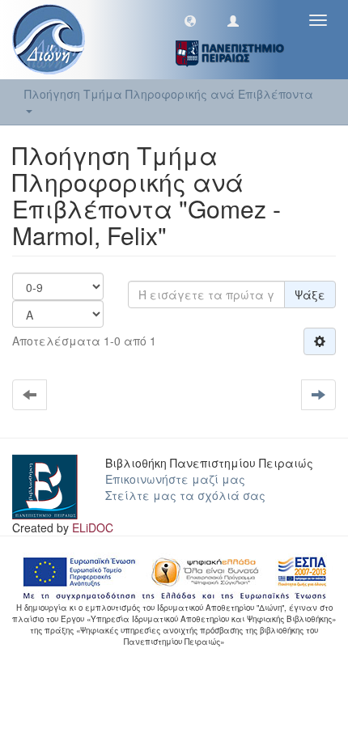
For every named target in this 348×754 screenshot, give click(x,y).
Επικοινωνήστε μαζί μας (175, 479)
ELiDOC (92, 527)
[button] (190, 20)
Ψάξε (310, 294)
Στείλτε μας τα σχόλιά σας (185, 495)
